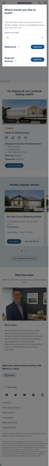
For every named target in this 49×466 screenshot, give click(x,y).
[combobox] (24, 37)
